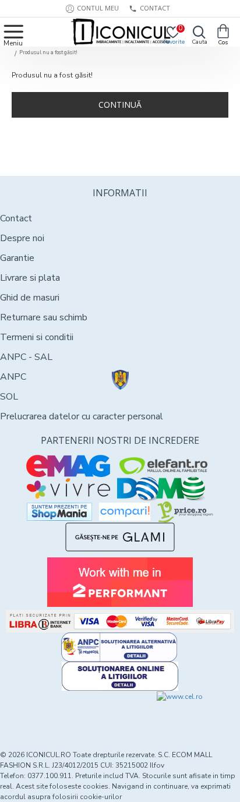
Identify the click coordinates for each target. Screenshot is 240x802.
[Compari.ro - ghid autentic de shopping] (60, 712)
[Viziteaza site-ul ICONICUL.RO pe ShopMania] (59, 512)
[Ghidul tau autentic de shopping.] (124, 512)
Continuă (120, 104)
